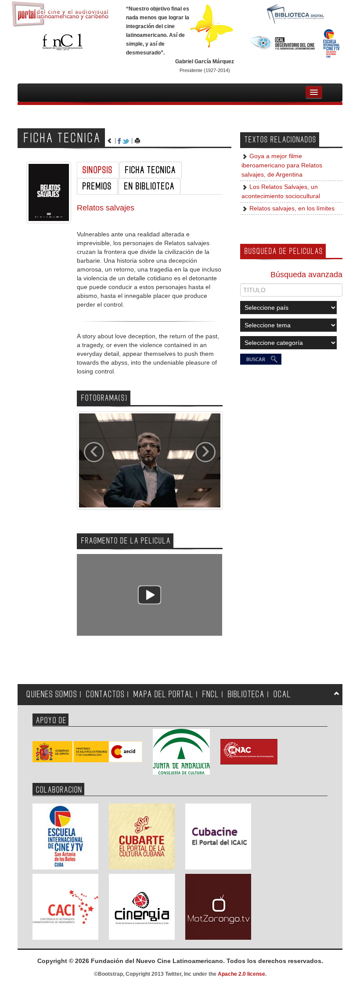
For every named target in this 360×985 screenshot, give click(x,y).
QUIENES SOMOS (51, 694)
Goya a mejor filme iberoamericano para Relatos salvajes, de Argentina (281, 165)
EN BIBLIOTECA (149, 186)
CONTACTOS (105, 694)
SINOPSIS (98, 170)
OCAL (282, 694)
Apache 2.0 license (241, 974)
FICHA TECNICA (150, 170)
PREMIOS (97, 186)
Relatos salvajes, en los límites (291, 208)
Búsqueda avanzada (306, 274)
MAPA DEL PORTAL (163, 694)
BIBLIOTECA (246, 694)
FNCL (210, 694)
